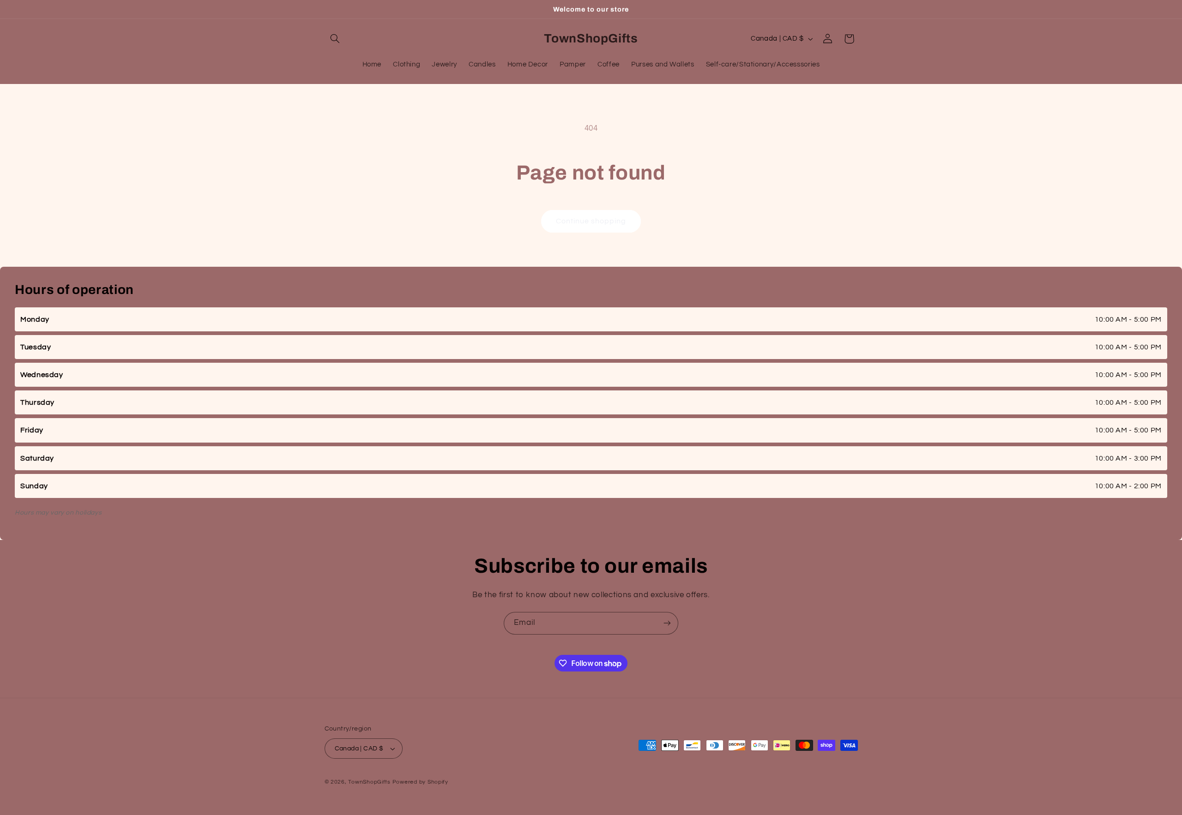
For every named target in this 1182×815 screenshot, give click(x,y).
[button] (335, 38)
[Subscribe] (667, 623)
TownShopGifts (369, 782)
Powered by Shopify (420, 782)
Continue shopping (591, 221)
